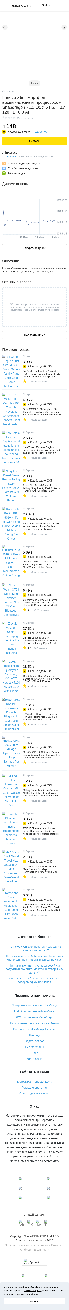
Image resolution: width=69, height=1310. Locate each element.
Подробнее (40, 131)
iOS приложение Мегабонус (34, 1017)
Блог (34, 1052)
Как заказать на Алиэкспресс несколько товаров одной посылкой (34, 980)
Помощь (34, 1035)
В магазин (34, 140)
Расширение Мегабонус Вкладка (34, 1029)
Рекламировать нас (34, 1087)
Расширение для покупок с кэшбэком (34, 1023)
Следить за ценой (34, 248)
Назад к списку (5, 27)
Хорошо (34, 1301)
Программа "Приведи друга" (34, 1081)
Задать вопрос (34, 1041)
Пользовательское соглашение (26, 1245)
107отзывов (9, 156)
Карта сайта (34, 1058)
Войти (46, 5)
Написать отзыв (34, 334)
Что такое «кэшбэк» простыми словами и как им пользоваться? (35, 948)
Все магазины (34, 1047)
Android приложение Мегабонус (34, 1011)
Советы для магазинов (34, 1093)
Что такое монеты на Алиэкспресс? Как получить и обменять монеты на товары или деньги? (35, 969)
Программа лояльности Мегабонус (35, 1005)
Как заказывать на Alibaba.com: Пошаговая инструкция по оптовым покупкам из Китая (34, 958)
